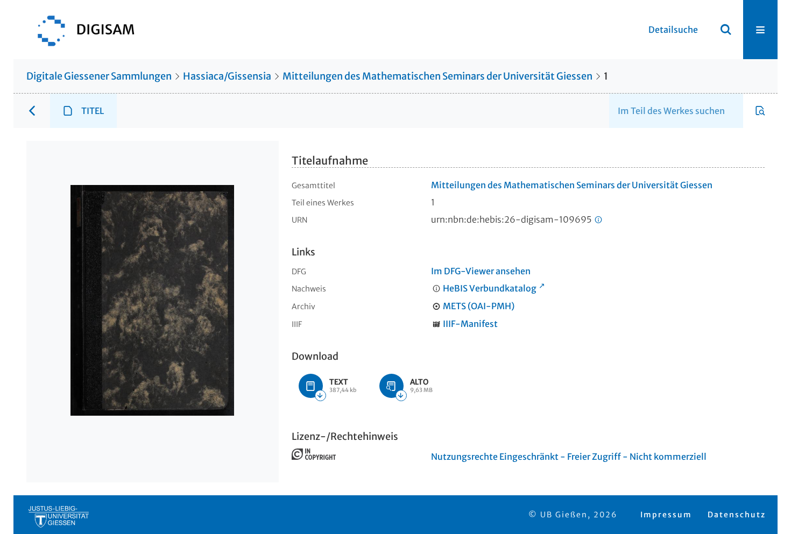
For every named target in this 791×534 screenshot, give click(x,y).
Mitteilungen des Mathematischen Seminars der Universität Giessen (437, 76)
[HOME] (80, 29)
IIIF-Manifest (470, 323)
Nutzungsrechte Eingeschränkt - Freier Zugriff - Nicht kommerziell (569, 456)
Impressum (666, 514)
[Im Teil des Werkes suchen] (760, 111)
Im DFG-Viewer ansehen (481, 271)
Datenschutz (737, 514)
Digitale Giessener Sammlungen (99, 76)
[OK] (726, 29)
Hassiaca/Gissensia (227, 76)
